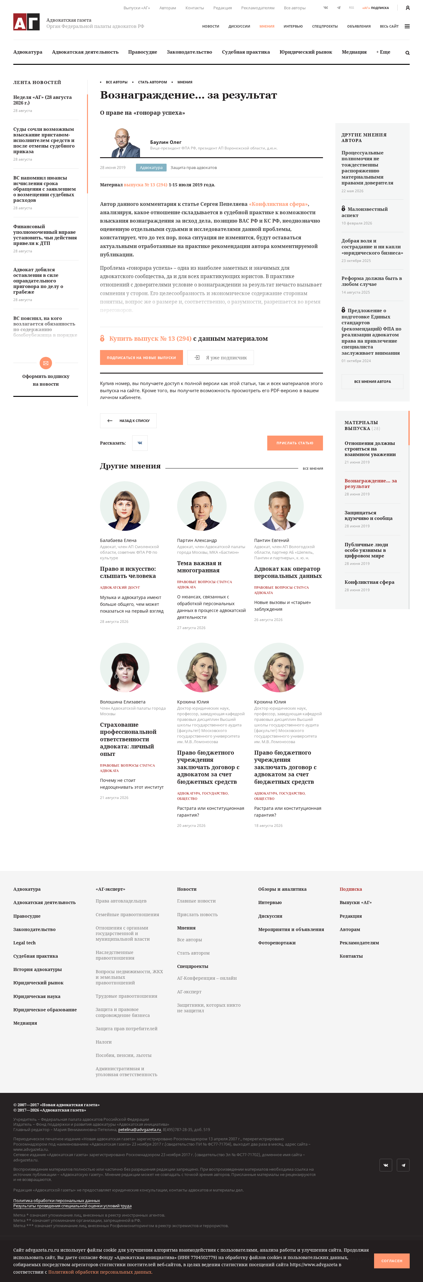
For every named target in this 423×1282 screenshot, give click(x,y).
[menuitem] (27, 52)
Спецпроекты (325, 26)
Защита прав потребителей (127, 1028)
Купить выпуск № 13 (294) (150, 338)
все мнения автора (372, 381)
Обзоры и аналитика (282, 889)
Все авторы (295, 8)
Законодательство (189, 52)
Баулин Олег (165, 142)
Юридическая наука (36, 996)
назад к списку (135, 420)
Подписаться (141, 357)
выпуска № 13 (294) (146, 185)
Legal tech (24, 943)
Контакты (194, 8)
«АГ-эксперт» (110, 889)
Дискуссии (239, 26)
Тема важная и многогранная (199, 566)
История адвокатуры (37, 969)
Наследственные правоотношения (115, 955)
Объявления (359, 26)
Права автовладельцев (121, 901)
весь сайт (389, 26)
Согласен (392, 1261)
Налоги (104, 1042)
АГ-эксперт (189, 992)
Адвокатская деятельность (85, 52)
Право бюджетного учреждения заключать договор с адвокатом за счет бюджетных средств (208, 767)
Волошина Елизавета (123, 702)
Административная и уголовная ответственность (126, 1071)
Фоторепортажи (277, 943)
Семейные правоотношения (127, 914)
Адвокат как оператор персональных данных (288, 572)
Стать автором (152, 82)
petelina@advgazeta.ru (139, 1129)
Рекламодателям (258, 8)
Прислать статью (295, 443)
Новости (210, 26)
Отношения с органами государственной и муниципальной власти (123, 933)
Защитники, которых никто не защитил (209, 1008)
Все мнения (313, 468)
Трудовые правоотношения (126, 996)
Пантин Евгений (271, 540)
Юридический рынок (306, 52)
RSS (351, 8)
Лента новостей (37, 82)
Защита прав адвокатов (194, 167)
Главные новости (196, 901)
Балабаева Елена (118, 540)
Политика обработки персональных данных (56, 1200)
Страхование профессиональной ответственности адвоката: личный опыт (128, 739)
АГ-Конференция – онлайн (207, 978)
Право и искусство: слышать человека (128, 572)
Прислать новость (197, 914)
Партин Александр (197, 540)
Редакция (222, 8)
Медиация (354, 52)
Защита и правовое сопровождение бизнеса (123, 1012)
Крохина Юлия (193, 702)
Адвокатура (27, 52)
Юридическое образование (45, 1010)
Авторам (167, 8)
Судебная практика (246, 52)
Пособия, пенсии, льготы (124, 1055)
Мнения (266, 26)
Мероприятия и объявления (291, 929)
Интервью (293, 26)
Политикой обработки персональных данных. (100, 1272)
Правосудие (142, 52)
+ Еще (383, 52)
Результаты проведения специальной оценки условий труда (72, 1206)
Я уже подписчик (226, 357)
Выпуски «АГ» (137, 8)
